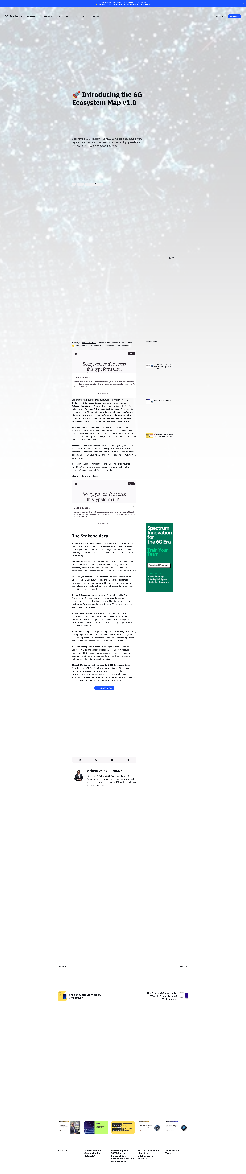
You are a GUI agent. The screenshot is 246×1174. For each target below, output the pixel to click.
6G (74, 184)
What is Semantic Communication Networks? (93, 1153)
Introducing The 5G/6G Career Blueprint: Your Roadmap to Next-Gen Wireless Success (122, 1156)
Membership (234, 16)
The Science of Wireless (172, 1152)
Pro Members (123, 345)
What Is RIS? (64, 1150)
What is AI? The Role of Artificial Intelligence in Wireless (148, 1154)
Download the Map (104, 688)
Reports (80, 184)
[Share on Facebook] (169, 258)
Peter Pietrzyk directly (106, 470)
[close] (243, 3)
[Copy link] (128, 760)
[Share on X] (165, 258)
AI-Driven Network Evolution (93, 184)
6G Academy (13, 16)
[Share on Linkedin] (172, 258)
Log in (222, 16)
